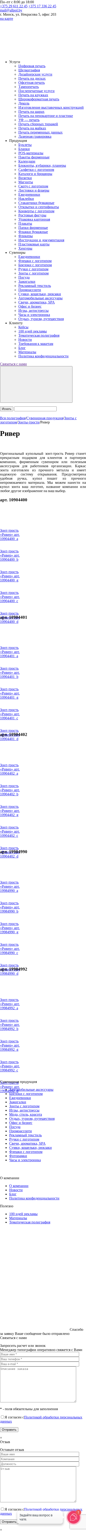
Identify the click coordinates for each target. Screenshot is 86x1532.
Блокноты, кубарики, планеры (42, 165)
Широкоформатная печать (38, 99)
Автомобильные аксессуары (40, 298)
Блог (22, 348)
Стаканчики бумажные (36, 203)
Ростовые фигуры (32, 215)
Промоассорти (29, 290)
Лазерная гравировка (34, 136)
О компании (18, 1186)
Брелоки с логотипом (35, 265)
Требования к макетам (35, 344)
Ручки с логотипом (33, 269)
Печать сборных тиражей (38, 124)
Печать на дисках (32, 78)
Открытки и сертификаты (38, 207)
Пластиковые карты (34, 244)
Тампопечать (28, 87)
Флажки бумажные (33, 232)
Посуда (24, 277)
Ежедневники (29, 194)
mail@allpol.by (11, 10)
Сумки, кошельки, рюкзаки (39, 294)
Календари (26, 161)
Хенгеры (25, 248)
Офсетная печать (31, 83)
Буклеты (25, 145)
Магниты (25, 182)
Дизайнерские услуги (35, 74)
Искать (6, 409)
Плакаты (25, 223)
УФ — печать (28, 120)
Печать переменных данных (40, 132)
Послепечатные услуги (36, 91)
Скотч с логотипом (33, 186)
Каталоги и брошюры (35, 174)
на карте (6, 18)
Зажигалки (26, 281)
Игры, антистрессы (33, 310)
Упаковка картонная (34, 219)
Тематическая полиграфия (38, 335)
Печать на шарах (31, 112)
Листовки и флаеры (33, 190)
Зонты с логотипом (33, 273)
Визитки (25, 178)
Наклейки (26, 199)
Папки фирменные (33, 228)
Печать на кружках (33, 95)
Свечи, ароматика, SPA (36, 302)
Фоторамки (18, 1156)
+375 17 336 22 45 (42, 6)
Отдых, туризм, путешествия (41, 319)
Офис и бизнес (30, 306)
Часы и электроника (34, 315)
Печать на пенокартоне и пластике (45, 116)
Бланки (24, 149)
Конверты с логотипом (36, 211)
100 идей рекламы (32, 331)
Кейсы (23, 327)
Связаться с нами (13, 364)
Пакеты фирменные (34, 157)
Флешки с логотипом (35, 261)
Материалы (27, 352)
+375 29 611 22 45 (14, 6)
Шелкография (29, 70)
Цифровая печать (31, 66)
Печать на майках (32, 128)
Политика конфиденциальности (43, 356)
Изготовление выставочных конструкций (51, 107)
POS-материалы (30, 153)
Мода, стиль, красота (25, 1114)
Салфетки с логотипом (36, 170)
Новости (25, 339)
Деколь (23, 103)
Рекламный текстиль (34, 286)
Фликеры (25, 236)
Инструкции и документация (41, 240)
